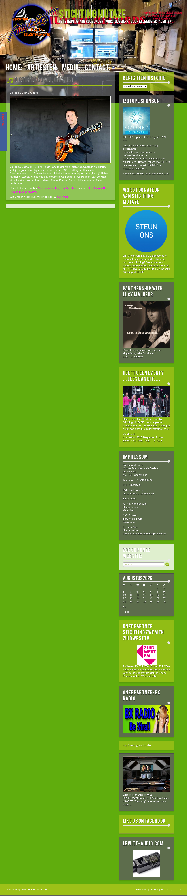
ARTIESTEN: (42, 67)
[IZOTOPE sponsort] (136, 133)
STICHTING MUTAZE (92, 13)
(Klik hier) (62, 196)
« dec (126, 611)
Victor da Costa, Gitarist (43, 79)
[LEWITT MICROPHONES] (146, 863)
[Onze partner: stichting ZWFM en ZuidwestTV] (146, 655)
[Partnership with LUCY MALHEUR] (146, 324)
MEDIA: (71, 67)
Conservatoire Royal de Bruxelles (57, 188)
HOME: (14, 67)
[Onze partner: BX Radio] (146, 732)
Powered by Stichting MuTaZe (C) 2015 (158, 889)
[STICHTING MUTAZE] (32, 27)
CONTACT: (97, 67)
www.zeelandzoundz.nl (34, 889)
